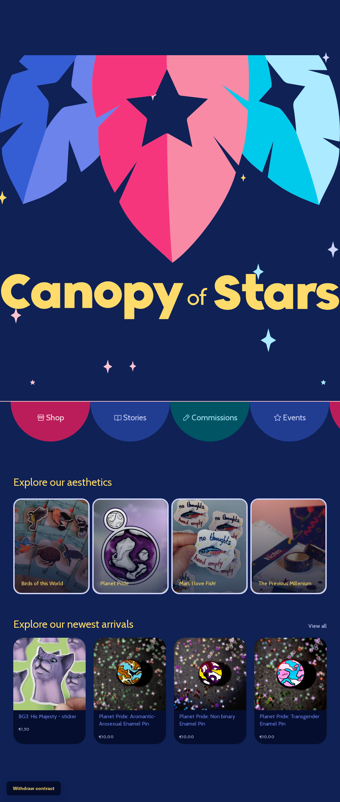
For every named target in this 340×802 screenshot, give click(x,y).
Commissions (214, 417)
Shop (55, 417)
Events (294, 417)
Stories (134, 417)
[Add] (75, 700)
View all (317, 626)
